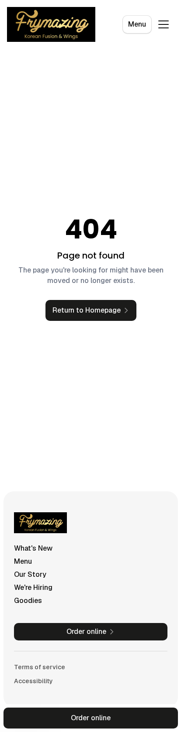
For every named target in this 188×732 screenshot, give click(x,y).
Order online (91, 717)
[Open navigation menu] (163, 24)
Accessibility (33, 681)
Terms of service (39, 667)
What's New (33, 548)
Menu (137, 24)
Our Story (30, 574)
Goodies (28, 600)
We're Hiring (33, 587)
